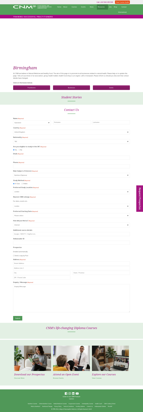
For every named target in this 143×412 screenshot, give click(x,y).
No (21, 150)
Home (59, 7)
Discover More (19, 378)
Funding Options (80, 406)
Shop (115, 7)
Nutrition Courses (32, 403)
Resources (101, 7)
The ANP (110, 406)
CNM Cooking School (109, 403)
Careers (71, 399)
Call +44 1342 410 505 (105, 2)
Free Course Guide (122, 2)
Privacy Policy (57, 406)
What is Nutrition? (35, 406)
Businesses (71, 88)
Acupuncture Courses (74, 403)
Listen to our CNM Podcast (71, 396)
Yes (16, 150)
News (92, 7)
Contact (124, 7)
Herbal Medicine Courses (60, 403)
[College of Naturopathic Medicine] (32, 7)
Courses (74, 7)
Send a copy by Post (21, 256)
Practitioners (32, 88)
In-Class (17, 184)
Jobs (110, 7)
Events (83, 7)
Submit (17, 318)
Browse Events (58, 378)
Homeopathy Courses (87, 403)
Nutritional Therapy (47, 406)
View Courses (97, 378)
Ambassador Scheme (100, 406)
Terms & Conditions (68, 406)
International (122, 12)
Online (25, 184)
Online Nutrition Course (45, 403)
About (65, 7)
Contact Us (90, 406)
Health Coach (98, 403)
